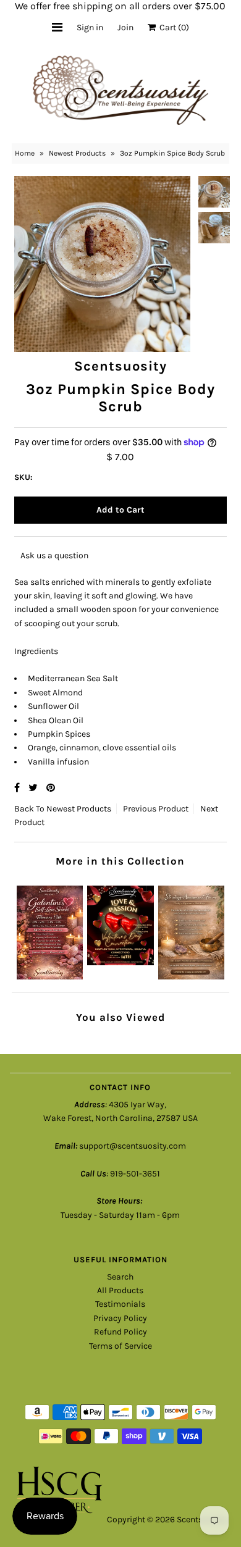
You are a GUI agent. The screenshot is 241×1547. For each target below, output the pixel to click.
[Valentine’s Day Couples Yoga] (120, 922)
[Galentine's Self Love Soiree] (50, 929)
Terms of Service (120, 1346)
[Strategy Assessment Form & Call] (191, 929)
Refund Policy (120, 1332)
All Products (120, 1290)
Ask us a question (54, 555)
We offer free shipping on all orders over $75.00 (120, 6)
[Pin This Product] (50, 788)
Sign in (90, 27)
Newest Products (77, 153)
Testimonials (120, 1304)
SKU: (23, 477)
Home (25, 153)
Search (120, 1277)
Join (125, 27)
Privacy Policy (120, 1318)
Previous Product (155, 808)
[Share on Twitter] (34, 788)
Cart (172, 27)
